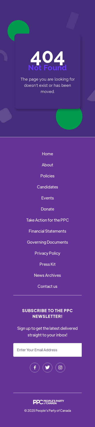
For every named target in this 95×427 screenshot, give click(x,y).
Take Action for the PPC (47, 219)
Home (47, 153)
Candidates (47, 186)
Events (47, 197)
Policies (47, 175)
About (47, 164)
